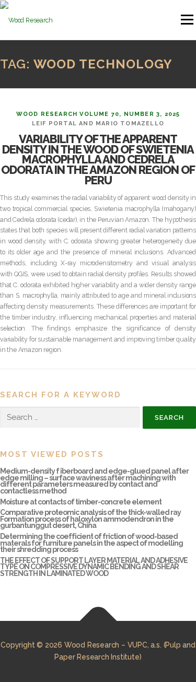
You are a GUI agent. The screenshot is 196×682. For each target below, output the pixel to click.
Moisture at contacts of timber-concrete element (81, 502)
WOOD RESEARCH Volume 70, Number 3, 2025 (98, 114)
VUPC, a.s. (145, 645)
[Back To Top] (98, 620)
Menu (186, 19)
